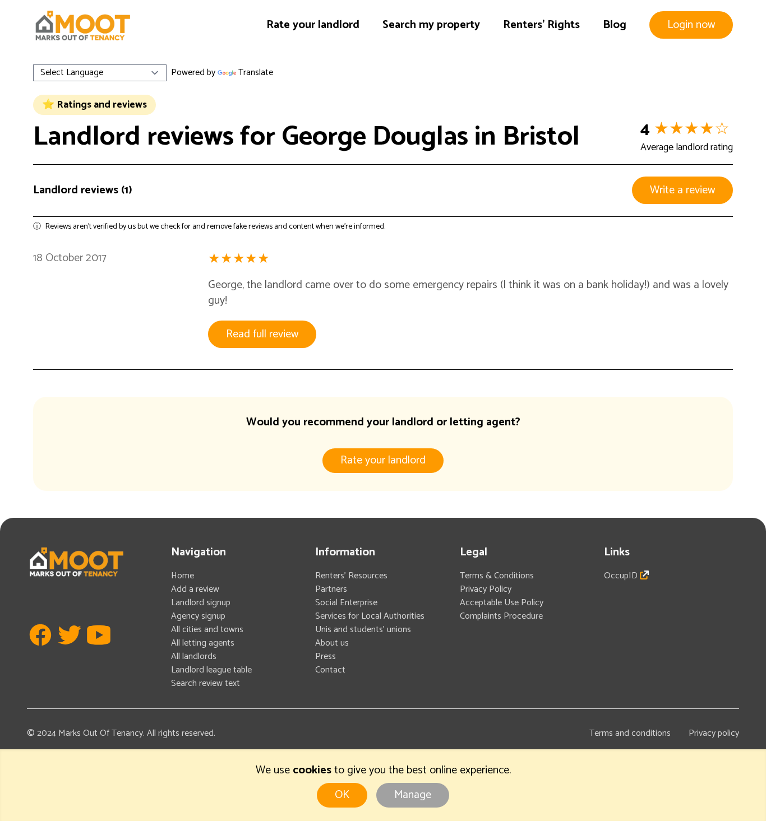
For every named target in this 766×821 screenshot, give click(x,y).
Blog (614, 25)
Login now (691, 25)
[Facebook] (40, 651)
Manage (412, 795)
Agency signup (198, 616)
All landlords (193, 656)
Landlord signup (200, 602)
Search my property (431, 25)
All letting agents (202, 643)
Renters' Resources (351, 575)
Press (325, 656)
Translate (255, 72)
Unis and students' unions (363, 629)
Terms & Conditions (497, 575)
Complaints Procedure (501, 616)
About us (332, 643)
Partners (331, 589)
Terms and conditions (630, 733)
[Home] (82, 25)
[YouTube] (98, 651)
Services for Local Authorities (369, 616)
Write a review (682, 190)
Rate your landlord (312, 25)
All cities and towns (207, 629)
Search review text (205, 683)
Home (182, 575)
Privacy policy (714, 733)
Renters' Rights (541, 25)
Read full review (262, 334)
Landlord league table (211, 670)
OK (342, 795)
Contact (330, 670)
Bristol (541, 137)
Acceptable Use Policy (501, 602)
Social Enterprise (346, 602)
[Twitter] (69, 651)
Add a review (195, 589)
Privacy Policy (485, 589)
